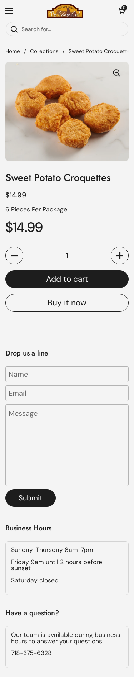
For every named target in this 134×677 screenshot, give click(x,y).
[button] (121, 11)
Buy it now (67, 302)
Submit (31, 497)
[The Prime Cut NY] (65, 11)
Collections (44, 51)
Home (12, 51)
